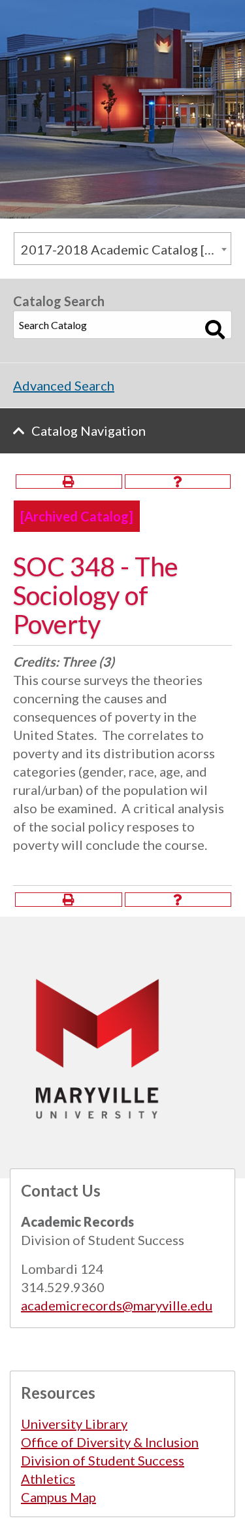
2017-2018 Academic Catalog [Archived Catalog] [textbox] (126, 249)
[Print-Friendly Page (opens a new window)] (69, 481)
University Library (74, 1423)
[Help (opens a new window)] (178, 481)
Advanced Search (63, 385)
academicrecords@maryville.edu (116, 1305)
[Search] (215, 329)
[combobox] (122, 248)
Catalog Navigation (88, 430)
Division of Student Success (102, 1460)
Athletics (48, 1478)
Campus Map (58, 1497)
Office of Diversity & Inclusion (110, 1442)
